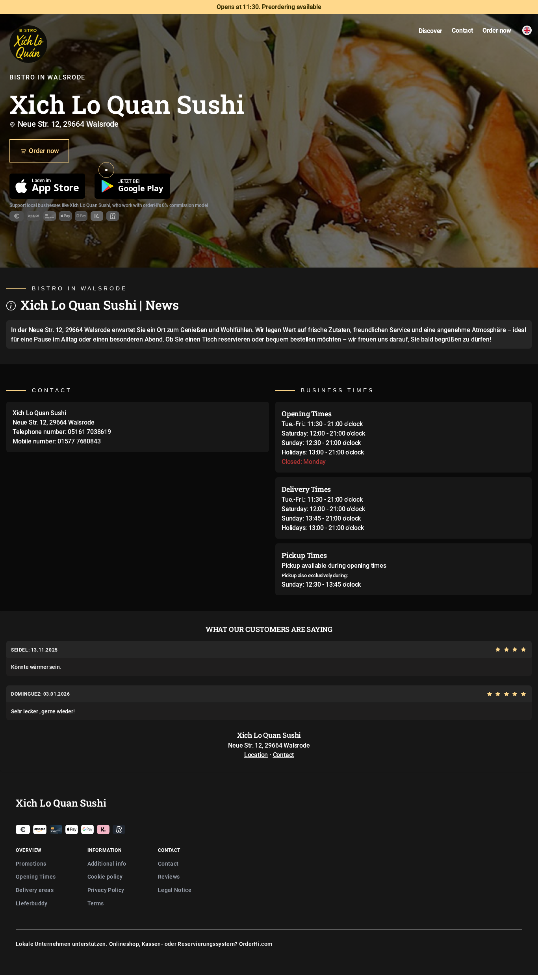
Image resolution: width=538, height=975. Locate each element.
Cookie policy (105, 876)
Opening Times (36, 876)
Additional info (106, 863)
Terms (95, 903)
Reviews (169, 876)
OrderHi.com (256, 943)
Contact (283, 754)
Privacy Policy (105, 890)
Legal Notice (174, 890)
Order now (44, 150)
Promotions (31, 863)
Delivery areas (35, 890)
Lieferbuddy (32, 903)
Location (256, 754)
